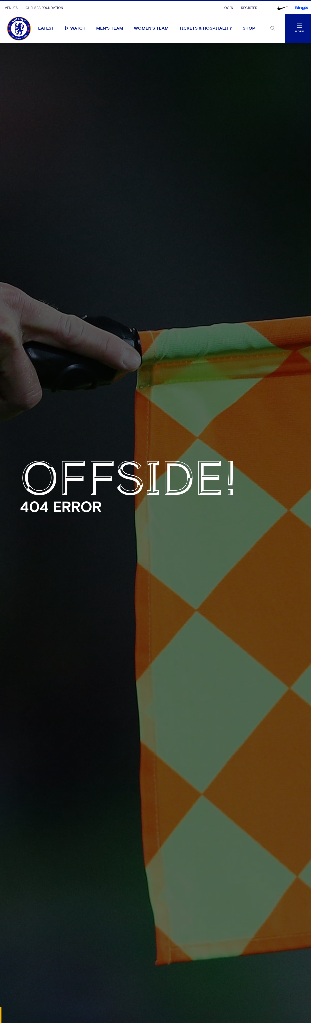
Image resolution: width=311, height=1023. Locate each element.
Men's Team (109, 28)
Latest (46, 28)
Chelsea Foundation (44, 8)
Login (228, 8)
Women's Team (151, 28)
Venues (11, 8)
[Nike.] (282, 8)
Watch (78, 28)
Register (249, 8)
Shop (249, 28)
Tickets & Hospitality (205, 28)
